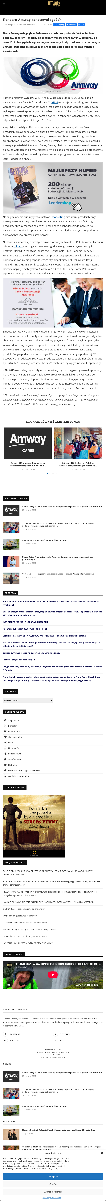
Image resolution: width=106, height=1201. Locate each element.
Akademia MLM (15, 737)
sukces (18, 246)
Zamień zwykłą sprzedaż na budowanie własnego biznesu (31, 653)
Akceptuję (53, 1176)
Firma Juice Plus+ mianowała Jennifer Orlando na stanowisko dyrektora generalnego (57, 558)
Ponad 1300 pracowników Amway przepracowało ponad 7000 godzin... (28, 464)
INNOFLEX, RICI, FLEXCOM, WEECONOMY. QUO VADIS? (28, 943)
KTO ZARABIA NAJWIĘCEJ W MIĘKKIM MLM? (45, 540)
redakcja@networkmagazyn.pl (55, 1057)
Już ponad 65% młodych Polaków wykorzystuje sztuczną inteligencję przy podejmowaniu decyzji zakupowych (58, 524)
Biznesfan (12, 726)
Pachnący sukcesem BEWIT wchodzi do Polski (25, 628)
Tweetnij (71, 25)
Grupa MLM (13, 720)
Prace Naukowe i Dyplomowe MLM (24, 770)
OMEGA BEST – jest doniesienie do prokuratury (24, 909)
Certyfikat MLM (15, 759)
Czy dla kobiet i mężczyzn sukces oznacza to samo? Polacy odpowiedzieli (58, 574)
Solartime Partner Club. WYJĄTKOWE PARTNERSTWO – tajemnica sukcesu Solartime (44, 635)
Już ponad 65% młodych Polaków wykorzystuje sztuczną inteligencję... (78, 464)
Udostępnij (59, 25)
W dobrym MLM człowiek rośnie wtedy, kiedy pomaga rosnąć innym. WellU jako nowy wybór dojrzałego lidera (61, 1148)
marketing (59, 217)
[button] (101, 1153)
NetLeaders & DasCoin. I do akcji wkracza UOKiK (25, 936)
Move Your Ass (15, 731)
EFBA (10, 742)
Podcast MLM (14, 753)
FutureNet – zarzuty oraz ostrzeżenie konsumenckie (26, 922)
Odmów (53, 1184)
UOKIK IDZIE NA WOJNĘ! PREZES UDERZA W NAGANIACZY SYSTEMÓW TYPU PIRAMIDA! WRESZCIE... (49, 902)
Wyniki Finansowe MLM (18, 776)
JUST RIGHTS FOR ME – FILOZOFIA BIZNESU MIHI (25, 622)
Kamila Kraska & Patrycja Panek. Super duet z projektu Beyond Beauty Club (58, 1130)
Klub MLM (12, 764)
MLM (54, 102)
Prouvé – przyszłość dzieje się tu (19, 659)
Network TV (13, 748)
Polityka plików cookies (52, 1198)
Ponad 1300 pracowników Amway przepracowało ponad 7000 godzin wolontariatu (62, 506)
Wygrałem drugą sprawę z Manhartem (20, 915)
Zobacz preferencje (53, 1192)
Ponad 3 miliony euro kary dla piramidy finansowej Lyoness (29, 929)
